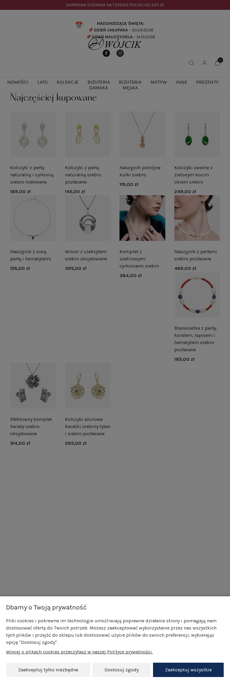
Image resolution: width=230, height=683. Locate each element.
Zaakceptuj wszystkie (188, 670)
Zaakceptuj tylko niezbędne (48, 670)
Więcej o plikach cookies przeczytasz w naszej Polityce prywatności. (79, 652)
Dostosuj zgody (122, 670)
